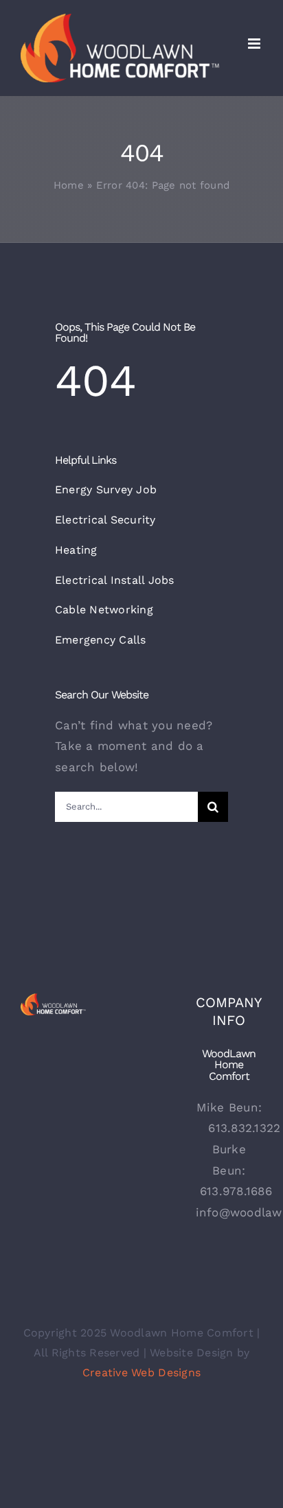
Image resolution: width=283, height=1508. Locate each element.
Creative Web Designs (141, 1372)
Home (69, 185)
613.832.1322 (244, 1128)
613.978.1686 (236, 1191)
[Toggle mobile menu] (255, 43)
